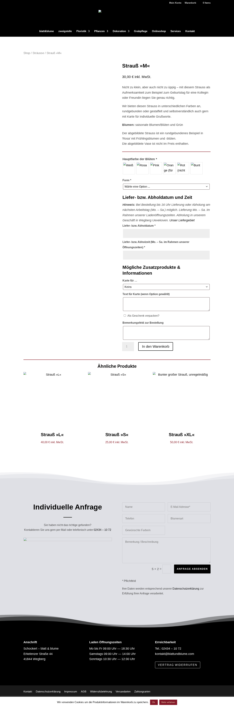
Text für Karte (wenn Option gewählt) (146, 294)
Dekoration (119, 31)
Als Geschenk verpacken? (143, 315)
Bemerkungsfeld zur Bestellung (143, 322)
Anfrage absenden (192, 568)
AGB (83, 691)
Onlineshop (159, 31)
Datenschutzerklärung (186, 588)
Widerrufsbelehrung (101, 691)
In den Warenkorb (155, 346)
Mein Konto (175, 3)
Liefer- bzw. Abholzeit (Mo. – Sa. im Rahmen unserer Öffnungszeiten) (155, 245)
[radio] (129, 168)
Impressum (70, 691)
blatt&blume (46, 31)
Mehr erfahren (168, 702)
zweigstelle (65, 31)
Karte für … (129, 280)
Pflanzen (99, 31)
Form (126, 180)
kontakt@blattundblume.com (174, 654)
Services (175, 31)
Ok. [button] (154, 702)
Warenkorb (190, 3)
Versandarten (123, 691)
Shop (26, 53)
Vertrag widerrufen (177, 664)
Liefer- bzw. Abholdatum (138, 225)
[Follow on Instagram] (40, 672)
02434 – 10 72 (102, 529)
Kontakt (190, 31)
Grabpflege (140, 31)
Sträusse (38, 53)
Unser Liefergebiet (182, 220)
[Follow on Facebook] (28, 672)
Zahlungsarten (142, 691)
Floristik (81, 31)
